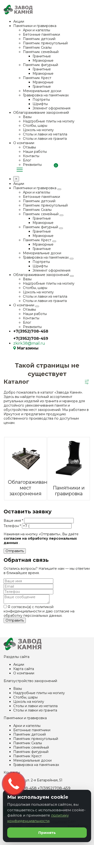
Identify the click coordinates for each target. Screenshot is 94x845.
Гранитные (42, 56)
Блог (27, 160)
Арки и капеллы (36, 30)
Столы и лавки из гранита (45, 138)
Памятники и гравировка (34, 26)
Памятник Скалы (37, 47)
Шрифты (40, 104)
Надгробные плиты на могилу (48, 121)
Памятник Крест (37, 78)
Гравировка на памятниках (46, 95)
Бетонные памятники (41, 34)
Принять (47, 832)
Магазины (28, 348)
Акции (18, 21)
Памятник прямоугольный (45, 43)
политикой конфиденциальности (29, 609)
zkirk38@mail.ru (29, 343)
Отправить (15, 551)
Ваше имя (13, 520)
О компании (23, 143)
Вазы (27, 117)
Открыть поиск (88, 169)
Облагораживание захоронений (41, 112)
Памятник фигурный (40, 65)
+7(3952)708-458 (30, 331)
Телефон (12, 526)
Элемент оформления (51, 108)
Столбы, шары (35, 125)
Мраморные (43, 60)
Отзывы (29, 147)
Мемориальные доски (42, 91)
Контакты (31, 156)
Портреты (41, 99)
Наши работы (35, 151)
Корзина (54, 169)
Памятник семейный (41, 52)
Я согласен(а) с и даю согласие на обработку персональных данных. (39, 611)
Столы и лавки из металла (45, 134)
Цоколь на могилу (38, 130)
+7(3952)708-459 (30, 338)
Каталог (20, 170)
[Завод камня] (22, 649)
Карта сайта (23, 669)
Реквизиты (32, 164)
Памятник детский (39, 39)
